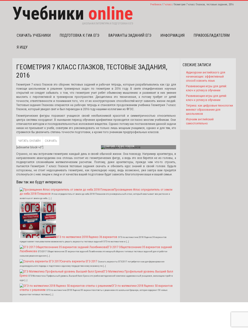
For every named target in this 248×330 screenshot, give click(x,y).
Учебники (155, 4)
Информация (172, 35)
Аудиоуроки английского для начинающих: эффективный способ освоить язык (205, 76)
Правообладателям (212, 35)
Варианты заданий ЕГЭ (129, 35)
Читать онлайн (29, 141)
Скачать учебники (34, 35)
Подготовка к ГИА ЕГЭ (79, 35)
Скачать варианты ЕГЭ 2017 (78, 261)
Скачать (51, 141)
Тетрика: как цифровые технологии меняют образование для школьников (209, 109)
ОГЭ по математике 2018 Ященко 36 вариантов (86, 237)
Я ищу (22, 47)
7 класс (167, 4)
